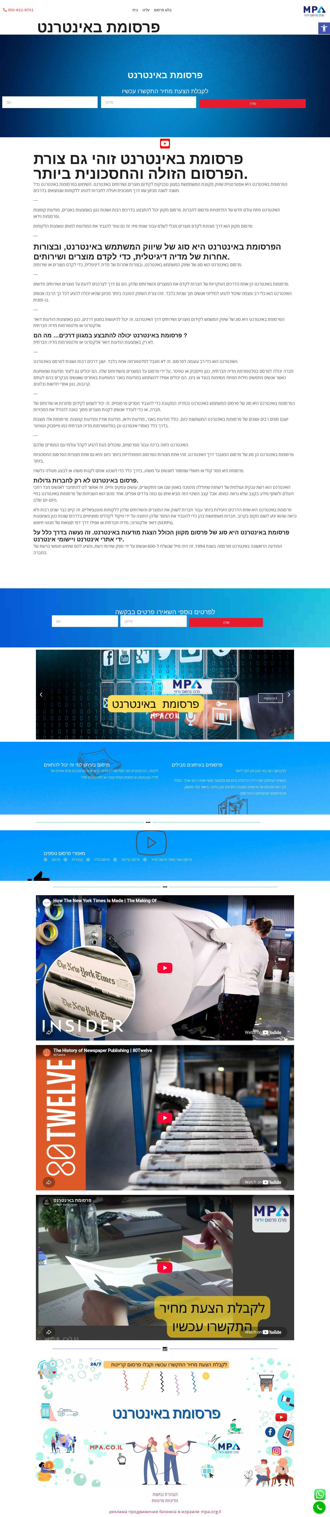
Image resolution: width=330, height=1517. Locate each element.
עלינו (146, 10)
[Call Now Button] (319, 1507)
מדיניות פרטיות (165, 1501)
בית (135, 10)
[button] (324, 28)
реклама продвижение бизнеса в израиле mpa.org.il (165, 1512)
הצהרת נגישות (165, 1494)
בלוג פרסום (163, 10)
